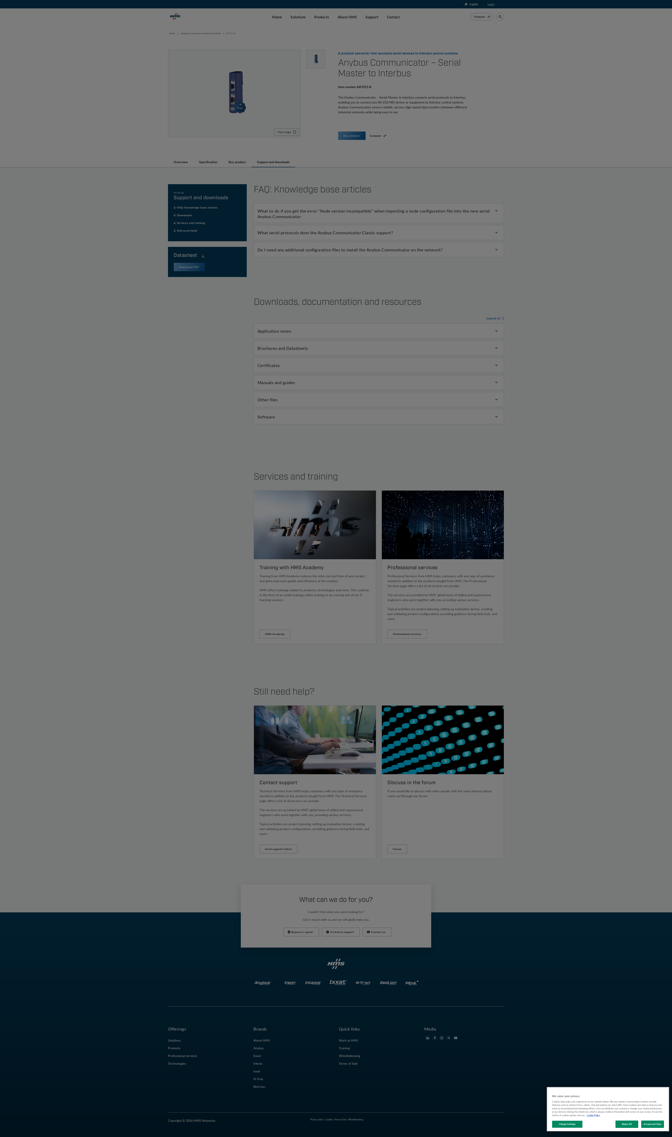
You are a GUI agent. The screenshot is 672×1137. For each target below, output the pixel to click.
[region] (608, 1109)
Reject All (627, 1124)
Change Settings (567, 1124)
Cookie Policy (593, 1115)
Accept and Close (652, 1124)
